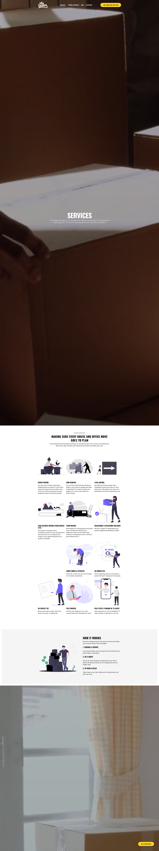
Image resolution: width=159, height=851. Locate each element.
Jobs (82, 5)
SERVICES (62, 5)
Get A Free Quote (146, 844)
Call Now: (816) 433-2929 (110, 5)
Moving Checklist (73, 5)
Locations (89, 5)
